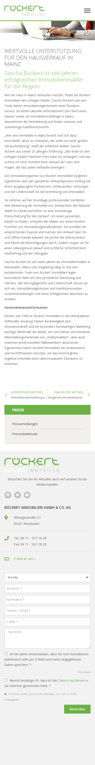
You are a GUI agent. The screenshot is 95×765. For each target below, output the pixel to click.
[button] (87, 10)
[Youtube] (27, 495)
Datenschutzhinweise (73, 680)
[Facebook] (7, 495)
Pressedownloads (25, 434)
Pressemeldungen (25, 424)
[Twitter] (17, 495)
